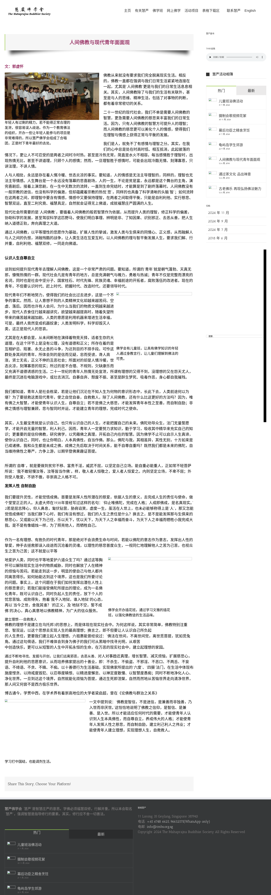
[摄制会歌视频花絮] (213, 115)
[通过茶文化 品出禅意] (213, 174)
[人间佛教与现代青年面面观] (213, 159)
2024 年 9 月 (218, 221)
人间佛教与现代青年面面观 (239, 159)
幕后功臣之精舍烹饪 (234, 130)
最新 (251, 91)
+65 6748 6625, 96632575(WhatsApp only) (178, 821)
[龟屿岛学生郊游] (213, 144)
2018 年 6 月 (218, 238)
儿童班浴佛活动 (231, 101)
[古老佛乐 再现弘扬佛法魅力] (213, 188)
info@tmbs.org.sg (160, 827)
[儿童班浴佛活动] (213, 101)
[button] (261, 10)
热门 (221, 91)
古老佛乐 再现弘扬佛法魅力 (240, 189)
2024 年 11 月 (218, 213)
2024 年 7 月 (218, 230)
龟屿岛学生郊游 (231, 145)
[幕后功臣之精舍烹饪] (213, 130)
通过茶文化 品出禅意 (235, 174)
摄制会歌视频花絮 (232, 116)
